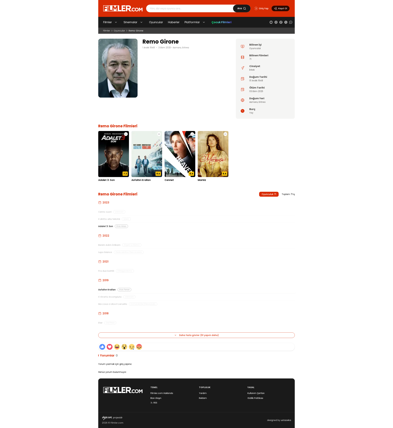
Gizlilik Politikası (255, 398)
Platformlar (192, 22)
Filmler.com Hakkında (161, 393)
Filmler (107, 22)
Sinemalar (130, 22)
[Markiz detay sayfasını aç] (213, 154)
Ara (239, 8)
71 (250, 59)
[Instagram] (276, 22)
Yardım (203, 393)
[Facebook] (280, 22)
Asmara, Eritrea (181, 47)
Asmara (253, 102)
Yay (251, 113)
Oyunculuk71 (269, 194)
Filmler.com (117, 422)
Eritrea (262, 102)
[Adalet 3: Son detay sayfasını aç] (113, 154)
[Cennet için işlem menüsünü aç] (192, 134)
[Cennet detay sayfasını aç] (180, 154)
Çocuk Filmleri (222, 22)
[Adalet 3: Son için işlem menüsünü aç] (126, 134)
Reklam (203, 398)
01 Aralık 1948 (256, 80)
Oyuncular (156, 22)
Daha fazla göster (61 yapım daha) (199, 335)
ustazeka (286, 420)
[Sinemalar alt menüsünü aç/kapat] (141, 22)
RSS (155, 402)
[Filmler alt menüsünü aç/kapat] (116, 22)
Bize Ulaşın (155, 398)
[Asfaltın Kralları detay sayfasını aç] (146, 154)
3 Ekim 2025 (164, 47)
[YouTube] (271, 22)
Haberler (174, 22)
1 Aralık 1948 (148, 47)
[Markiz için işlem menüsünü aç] (225, 134)
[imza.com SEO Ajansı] (107, 418)
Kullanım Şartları (256, 393)
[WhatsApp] (290, 22)
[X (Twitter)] (285, 22)
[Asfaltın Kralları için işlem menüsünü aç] (159, 134)
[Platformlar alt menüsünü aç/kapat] (204, 22)
